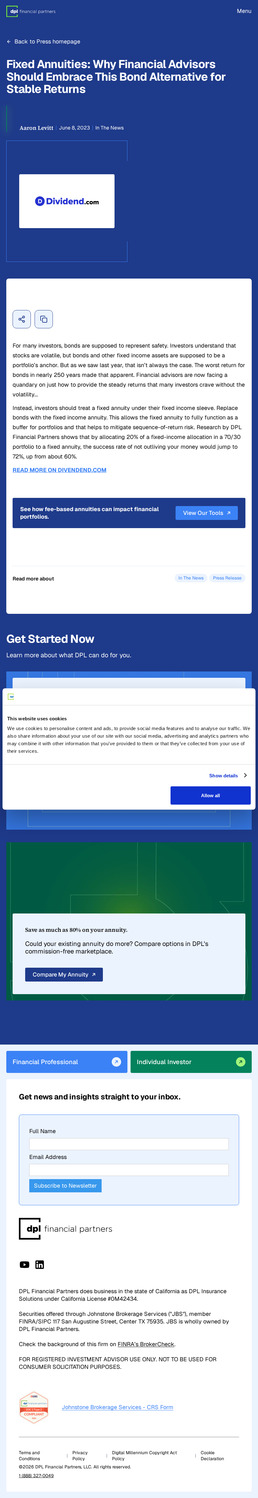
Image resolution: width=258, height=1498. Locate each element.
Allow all (210, 795)
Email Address (48, 1157)
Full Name (42, 1131)
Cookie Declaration (212, 1455)
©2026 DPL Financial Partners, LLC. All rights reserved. (75, 1467)
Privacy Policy (80, 1455)
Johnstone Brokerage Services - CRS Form (117, 1407)
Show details (223, 775)
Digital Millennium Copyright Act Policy (144, 1455)
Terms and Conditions (29, 1455)
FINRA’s (146, 1344)
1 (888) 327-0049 (36, 1475)
